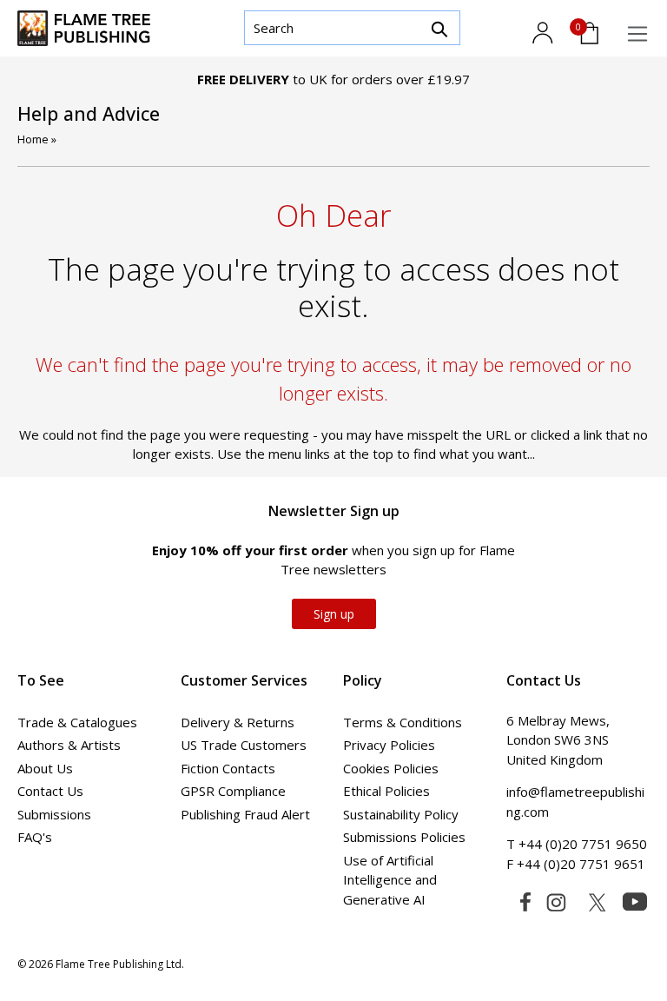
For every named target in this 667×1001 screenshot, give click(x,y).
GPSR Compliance (233, 790)
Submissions (54, 814)
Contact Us (50, 790)
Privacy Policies (389, 744)
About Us (45, 768)
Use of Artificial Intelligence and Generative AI (390, 880)
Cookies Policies (391, 768)
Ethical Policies (386, 790)
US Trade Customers (244, 744)
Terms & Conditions (402, 722)
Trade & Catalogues (77, 722)
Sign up (334, 614)
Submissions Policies (404, 836)
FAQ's (34, 836)
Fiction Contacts (228, 768)
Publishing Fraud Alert (245, 814)
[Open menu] (637, 34)
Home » (36, 139)
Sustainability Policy (401, 814)
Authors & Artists (69, 744)
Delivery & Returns (237, 722)
